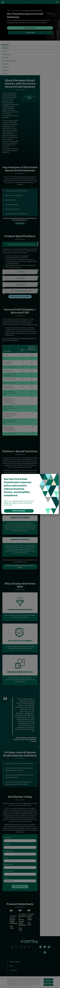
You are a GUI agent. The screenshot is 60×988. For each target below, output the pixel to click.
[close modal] (57, 476)
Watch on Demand (18, 511)
